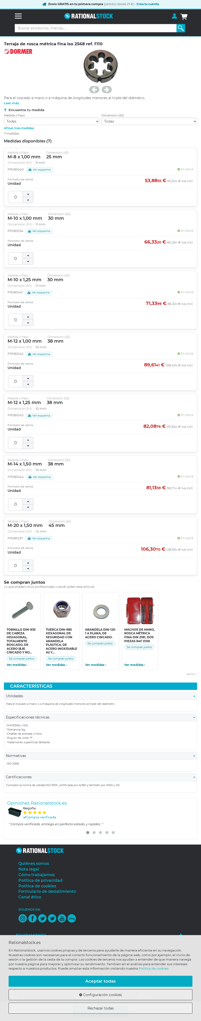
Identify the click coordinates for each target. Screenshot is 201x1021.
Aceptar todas (100, 981)
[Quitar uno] (28, 200)
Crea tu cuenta (148, 4)
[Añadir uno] (28, 194)
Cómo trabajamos (36, 874)
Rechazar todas (101, 1008)
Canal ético (29, 897)
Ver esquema (41, 169)
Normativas (17, 756)
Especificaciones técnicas (29, 717)
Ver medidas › (17, 665)
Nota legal (28, 869)
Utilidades (16, 696)
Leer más (11, 103)
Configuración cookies (102, 995)
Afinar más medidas (19, 128)
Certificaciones (20, 777)
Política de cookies (153, 968)
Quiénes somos (33, 863)
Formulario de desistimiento (47, 891)
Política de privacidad (40, 880)
